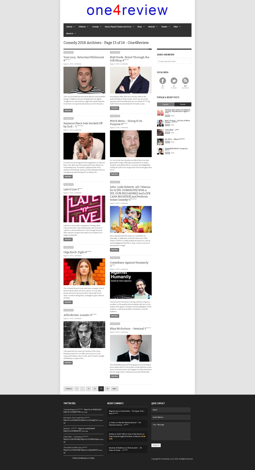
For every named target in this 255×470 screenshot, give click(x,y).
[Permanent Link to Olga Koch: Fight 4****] (84, 271)
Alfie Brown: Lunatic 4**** (79, 315)
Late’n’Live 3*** (72, 189)
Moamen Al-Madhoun (117, 448)
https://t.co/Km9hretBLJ (71, 439)
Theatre (163, 27)
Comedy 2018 (68, 52)
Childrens (81, 27)
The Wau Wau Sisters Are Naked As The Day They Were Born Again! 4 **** (177, 111)
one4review (77, 64)
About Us (68, 34)
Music (138, 27)
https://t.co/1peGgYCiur (89, 420)
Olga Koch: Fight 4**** (77, 252)
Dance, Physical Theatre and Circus (116, 27)
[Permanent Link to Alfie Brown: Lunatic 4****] (84, 334)
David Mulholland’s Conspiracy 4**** (176, 149)
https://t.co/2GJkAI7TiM (71, 412)
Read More (68, 110)
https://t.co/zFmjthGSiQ (72, 420)
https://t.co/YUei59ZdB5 (72, 450)
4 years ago (84, 412)
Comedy (94, 27)
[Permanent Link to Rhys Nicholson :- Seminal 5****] (131, 348)
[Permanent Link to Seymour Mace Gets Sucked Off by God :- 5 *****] (84, 146)
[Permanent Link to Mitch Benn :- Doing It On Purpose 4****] (131, 143)
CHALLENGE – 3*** (172, 130)
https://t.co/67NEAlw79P (72, 431)
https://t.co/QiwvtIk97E (89, 450)
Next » (115, 388)
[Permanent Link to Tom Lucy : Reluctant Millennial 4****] (84, 80)
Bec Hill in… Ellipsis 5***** (175, 139)
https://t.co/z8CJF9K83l (86, 429)
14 (107, 388)
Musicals (150, 27)
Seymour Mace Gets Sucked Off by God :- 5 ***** (83, 125)
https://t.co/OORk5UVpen (90, 439)
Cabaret (67, 27)
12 (95, 388)
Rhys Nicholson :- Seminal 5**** (130, 328)
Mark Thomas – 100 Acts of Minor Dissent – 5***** (177, 121)
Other (174, 27)
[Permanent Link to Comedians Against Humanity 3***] (131, 285)
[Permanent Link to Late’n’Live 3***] (84, 209)
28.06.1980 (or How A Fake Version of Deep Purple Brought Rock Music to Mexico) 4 (126, 435)
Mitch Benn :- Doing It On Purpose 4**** (126, 122)
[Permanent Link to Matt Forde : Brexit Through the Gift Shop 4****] (131, 80)
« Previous (68, 388)
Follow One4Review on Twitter (84, 458)
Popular (166, 104)
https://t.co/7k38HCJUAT (93, 409)
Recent (182, 104)
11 (88, 388)
